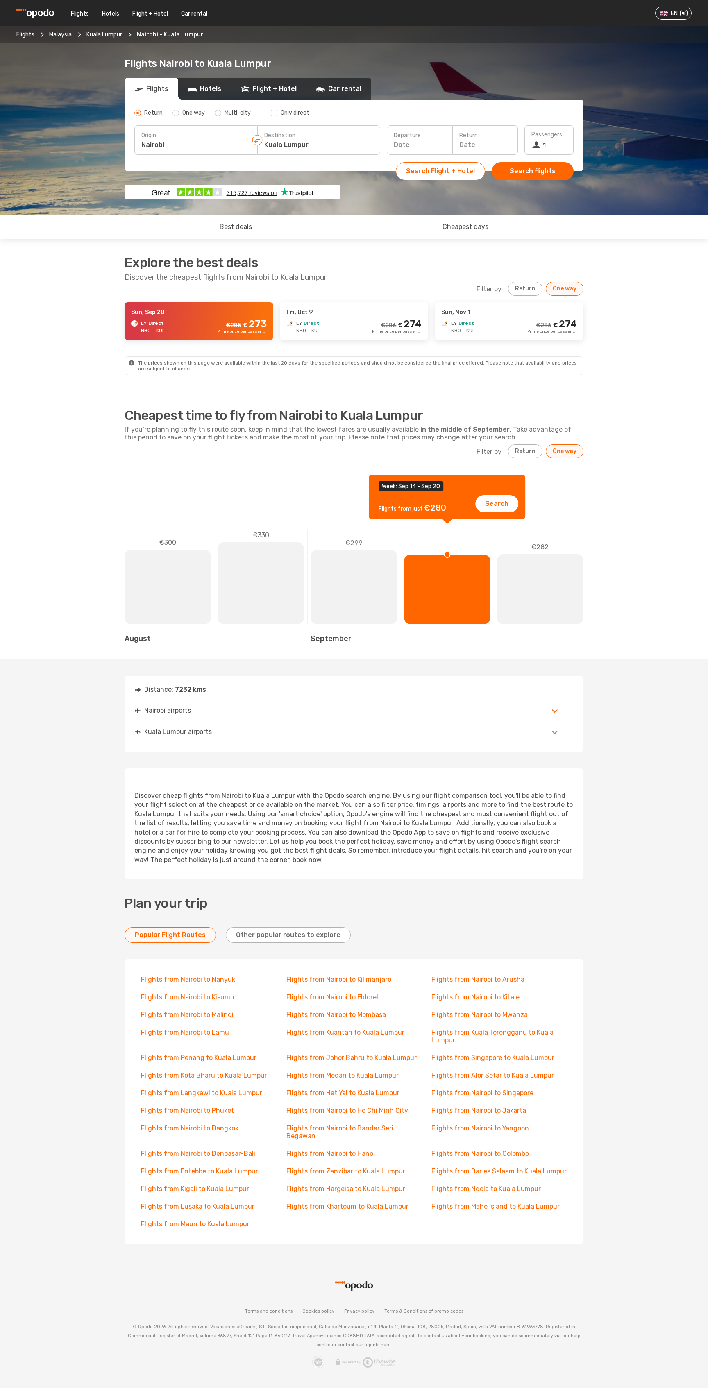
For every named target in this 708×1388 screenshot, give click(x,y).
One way (564, 288)
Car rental (194, 13)
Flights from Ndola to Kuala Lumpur (486, 1189)
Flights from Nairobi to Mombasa (336, 1015)
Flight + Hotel (150, 13)
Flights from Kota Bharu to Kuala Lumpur (204, 1075)
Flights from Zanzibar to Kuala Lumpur (345, 1171)
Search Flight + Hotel (440, 171)
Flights (80, 13)
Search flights (533, 171)
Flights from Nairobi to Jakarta (478, 1110)
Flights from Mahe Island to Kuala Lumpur (495, 1206)
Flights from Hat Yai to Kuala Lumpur (342, 1093)
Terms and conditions (269, 1311)
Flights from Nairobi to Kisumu (187, 997)
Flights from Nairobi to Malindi (187, 1015)
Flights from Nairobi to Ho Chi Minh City (347, 1110)
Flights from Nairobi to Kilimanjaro (338, 979)
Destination (279, 135)
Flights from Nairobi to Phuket (187, 1110)
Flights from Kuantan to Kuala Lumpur (345, 1032)
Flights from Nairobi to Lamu (185, 1032)
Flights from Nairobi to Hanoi (330, 1153)
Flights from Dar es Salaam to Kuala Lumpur (499, 1171)
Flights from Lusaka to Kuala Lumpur (197, 1206)
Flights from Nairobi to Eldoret (332, 997)
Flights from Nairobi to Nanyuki (189, 979)
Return (468, 135)
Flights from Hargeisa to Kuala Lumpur (345, 1189)
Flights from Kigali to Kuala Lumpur (195, 1189)
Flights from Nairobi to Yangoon (480, 1128)
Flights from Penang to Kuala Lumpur (198, 1058)
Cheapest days (465, 227)
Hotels (110, 13)
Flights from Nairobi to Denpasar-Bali (198, 1153)
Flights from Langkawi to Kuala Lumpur (201, 1093)
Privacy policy (359, 1311)
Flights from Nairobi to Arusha (477, 979)
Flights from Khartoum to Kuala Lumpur (347, 1206)
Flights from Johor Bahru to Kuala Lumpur (351, 1058)
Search (496, 503)
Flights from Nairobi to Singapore (482, 1093)
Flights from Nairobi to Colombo (480, 1153)
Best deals (236, 227)
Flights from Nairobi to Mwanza (479, 1015)
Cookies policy (318, 1311)
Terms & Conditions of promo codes (423, 1311)
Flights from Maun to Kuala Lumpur (195, 1224)
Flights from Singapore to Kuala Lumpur (492, 1058)
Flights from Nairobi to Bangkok (189, 1128)
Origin (148, 135)
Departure (407, 135)
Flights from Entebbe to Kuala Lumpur (199, 1171)
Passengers (546, 134)
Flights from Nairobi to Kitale (475, 997)
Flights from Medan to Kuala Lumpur (342, 1075)
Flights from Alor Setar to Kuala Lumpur (492, 1075)
